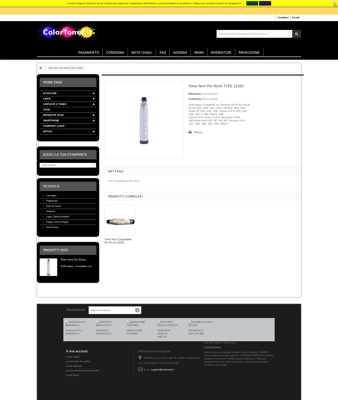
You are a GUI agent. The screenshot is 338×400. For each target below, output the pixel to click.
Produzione (249, 52)
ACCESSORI (50, 93)
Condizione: (195, 99)
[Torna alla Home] (40, 68)
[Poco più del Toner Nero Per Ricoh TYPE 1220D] (48, 267)
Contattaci (283, 17)
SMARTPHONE (51, 120)
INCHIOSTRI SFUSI (53, 115)
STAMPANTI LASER (53, 126)
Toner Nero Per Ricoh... (74, 259)
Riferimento (195, 94)
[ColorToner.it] (79, 34)
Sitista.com (230, 342)
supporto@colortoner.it (162, 369)
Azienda (180, 52)
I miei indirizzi (74, 366)
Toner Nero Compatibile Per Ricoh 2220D (117, 241)
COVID (46, 109)
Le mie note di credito (78, 361)
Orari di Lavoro (53, 206)
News (199, 52)
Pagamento (88, 52)
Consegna (115, 52)
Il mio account (77, 351)
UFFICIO (47, 131)
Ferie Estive (51, 227)
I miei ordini (72, 356)
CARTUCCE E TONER (54, 104)
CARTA (47, 98)
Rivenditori (221, 52)
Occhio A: (51, 186)
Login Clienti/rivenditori (57, 216)
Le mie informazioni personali (82, 370)
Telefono (50, 211)
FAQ (162, 52)
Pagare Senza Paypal (56, 222)
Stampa (198, 132)
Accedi (295, 17)
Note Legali (141, 52)
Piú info (265, 3)
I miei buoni (72, 375)
